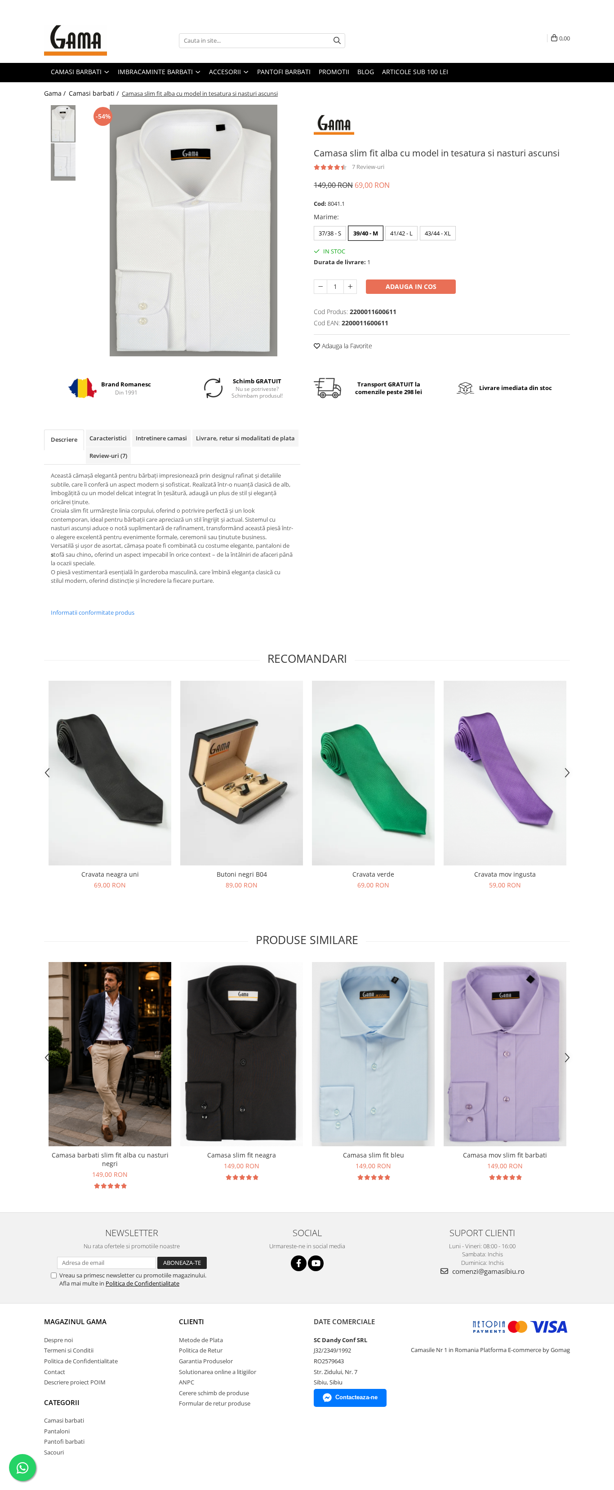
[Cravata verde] (373, 773)
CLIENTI (191, 1321)
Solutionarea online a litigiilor (217, 1372)
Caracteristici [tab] (108, 438)
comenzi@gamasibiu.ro (487, 1271)
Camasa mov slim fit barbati (505, 1155)
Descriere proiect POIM (75, 1382)
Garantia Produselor (206, 1361)
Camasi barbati (64, 1420)
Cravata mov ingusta (505, 874)
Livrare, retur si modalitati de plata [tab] (245, 438)
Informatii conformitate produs (92, 612)
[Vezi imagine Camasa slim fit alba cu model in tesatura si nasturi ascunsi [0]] (63, 123)
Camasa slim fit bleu (373, 1155)
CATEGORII (62, 1402)
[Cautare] (337, 40)
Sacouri (54, 1452)
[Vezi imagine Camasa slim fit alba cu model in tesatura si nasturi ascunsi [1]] (63, 162)
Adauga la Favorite (346, 345)
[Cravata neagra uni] (110, 773)
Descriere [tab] (64, 439)
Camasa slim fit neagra (241, 1155)
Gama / (55, 93)
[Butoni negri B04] (241, 773)
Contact (54, 1372)
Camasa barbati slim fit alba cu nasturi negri (110, 1159)
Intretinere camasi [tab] (161, 438)
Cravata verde (373, 874)
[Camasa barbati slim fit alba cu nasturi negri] (110, 1054)
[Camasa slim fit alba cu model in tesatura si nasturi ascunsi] (193, 230)
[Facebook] (299, 1263)
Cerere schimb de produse (214, 1393)
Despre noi (58, 1340)
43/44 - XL (438, 233)
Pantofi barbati (64, 1441)
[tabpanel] (193, 230)
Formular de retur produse (214, 1403)
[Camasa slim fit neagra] (241, 1054)
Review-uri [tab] (108, 456)
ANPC (186, 1382)
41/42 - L (401, 233)
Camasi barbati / (94, 93)
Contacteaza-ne (356, 1397)
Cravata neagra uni (110, 874)
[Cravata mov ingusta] (505, 773)
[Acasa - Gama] (89, 40)
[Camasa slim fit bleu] (373, 1054)
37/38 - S (330, 233)
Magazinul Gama (75, 1321)
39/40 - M (365, 233)
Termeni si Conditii (68, 1350)
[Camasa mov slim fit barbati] (505, 1054)
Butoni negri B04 (242, 874)
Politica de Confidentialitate (142, 1283)
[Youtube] (316, 1263)
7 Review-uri (368, 167)
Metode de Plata (201, 1340)
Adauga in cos (411, 286)
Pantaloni (57, 1431)
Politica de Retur (200, 1350)
